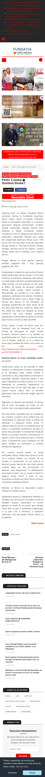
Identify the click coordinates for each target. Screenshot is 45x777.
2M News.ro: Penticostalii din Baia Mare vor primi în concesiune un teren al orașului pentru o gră (23, 672)
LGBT (17, 696)
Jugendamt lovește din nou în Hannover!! (22, 593)
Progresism (35, 701)
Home (6, 167)
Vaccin (8, 706)
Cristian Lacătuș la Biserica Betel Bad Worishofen (24, 19)
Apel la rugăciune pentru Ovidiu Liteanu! (22, 631)
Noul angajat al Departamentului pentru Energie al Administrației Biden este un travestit (22, 659)
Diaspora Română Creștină (27, 176)
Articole (5, 174)
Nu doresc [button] (13, 773)
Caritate (28, 696)
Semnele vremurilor (9, 176)
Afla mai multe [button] (22, 767)
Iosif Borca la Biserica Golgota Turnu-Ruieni (22, 34)
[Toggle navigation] (4, 60)
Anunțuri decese (23, 706)
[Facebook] (3, 39)
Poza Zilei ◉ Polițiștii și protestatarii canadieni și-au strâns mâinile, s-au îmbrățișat (20, 646)
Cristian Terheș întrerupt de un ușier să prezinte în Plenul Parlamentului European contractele (23, 608)
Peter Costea (37, 523)
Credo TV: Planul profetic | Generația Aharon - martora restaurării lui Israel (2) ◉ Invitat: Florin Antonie (23, 25)
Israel (8, 696)
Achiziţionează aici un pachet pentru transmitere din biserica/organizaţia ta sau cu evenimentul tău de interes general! (22, 154)
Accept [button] (32, 773)
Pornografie (10, 712)
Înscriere (23, 756)
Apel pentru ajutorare (15, 701)
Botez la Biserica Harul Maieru (17, 31)
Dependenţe (26, 712)
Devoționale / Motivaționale (20, 174)
